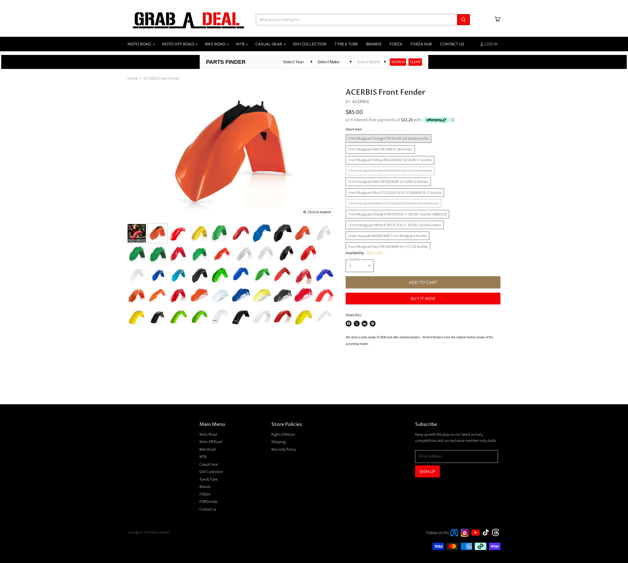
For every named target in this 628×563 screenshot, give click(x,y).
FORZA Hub (421, 43)
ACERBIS (360, 101)
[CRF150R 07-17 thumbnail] (178, 233)
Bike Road (215, 43)
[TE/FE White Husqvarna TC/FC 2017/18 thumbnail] (245, 254)
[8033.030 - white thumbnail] (220, 295)
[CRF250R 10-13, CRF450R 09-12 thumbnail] (241, 233)
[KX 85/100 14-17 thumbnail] (199, 254)
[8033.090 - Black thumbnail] (282, 295)
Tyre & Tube (346, 43)
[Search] (463, 19)
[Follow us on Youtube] (476, 540)
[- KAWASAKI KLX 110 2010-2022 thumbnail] (262, 275)
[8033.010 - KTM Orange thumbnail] (199, 295)
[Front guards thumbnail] (136, 233)
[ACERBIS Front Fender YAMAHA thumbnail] (178, 275)
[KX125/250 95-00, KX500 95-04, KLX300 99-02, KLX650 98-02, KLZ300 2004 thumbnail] (178, 316)
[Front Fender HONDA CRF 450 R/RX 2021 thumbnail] (282, 275)
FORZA (396, 43)
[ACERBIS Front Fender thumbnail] (324, 275)
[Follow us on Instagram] (465, 535)
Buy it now (423, 298)
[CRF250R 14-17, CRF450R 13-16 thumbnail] (178, 254)
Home (133, 78)
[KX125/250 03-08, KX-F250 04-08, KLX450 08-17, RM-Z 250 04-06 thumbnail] (199, 316)
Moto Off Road (178, 43)
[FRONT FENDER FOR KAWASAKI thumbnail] (136, 254)
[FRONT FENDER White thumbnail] (136, 275)
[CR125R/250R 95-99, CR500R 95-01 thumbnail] (324, 295)
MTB (240, 43)
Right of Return (283, 434)
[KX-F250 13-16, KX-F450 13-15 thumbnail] (157, 254)
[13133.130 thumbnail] (220, 233)
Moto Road (140, 43)
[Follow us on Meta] (454, 537)
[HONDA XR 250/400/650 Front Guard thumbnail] (262, 316)
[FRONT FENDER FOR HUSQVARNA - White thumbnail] (324, 316)
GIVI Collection (309, 43)
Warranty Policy (283, 449)
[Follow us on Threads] (497, 535)
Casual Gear (269, 43)
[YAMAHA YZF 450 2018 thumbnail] (157, 275)
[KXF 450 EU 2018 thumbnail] (220, 275)
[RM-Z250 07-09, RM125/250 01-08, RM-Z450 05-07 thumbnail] (303, 316)
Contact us (452, 43)
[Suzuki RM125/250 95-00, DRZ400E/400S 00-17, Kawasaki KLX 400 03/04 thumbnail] (136, 316)
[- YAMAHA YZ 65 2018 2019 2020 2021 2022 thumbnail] (241, 275)
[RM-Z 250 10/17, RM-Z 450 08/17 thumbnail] (199, 233)
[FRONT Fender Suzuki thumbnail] (199, 275)
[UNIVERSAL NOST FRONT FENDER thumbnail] (241, 316)
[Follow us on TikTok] (487, 536)
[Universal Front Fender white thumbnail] (220, 316)
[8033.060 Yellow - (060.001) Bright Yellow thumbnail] (262, 295)
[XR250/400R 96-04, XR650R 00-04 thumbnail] (282, 316)
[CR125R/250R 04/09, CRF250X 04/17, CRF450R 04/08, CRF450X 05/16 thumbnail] (178, 295)
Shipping (278, 442)
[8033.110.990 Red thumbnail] (303, 295)
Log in (490, 43)
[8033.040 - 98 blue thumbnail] (241, 295)
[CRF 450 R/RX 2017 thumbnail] (266, 254)
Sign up (427, 471)
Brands (373, 43)
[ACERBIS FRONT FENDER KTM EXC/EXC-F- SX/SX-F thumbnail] (157, 295)
